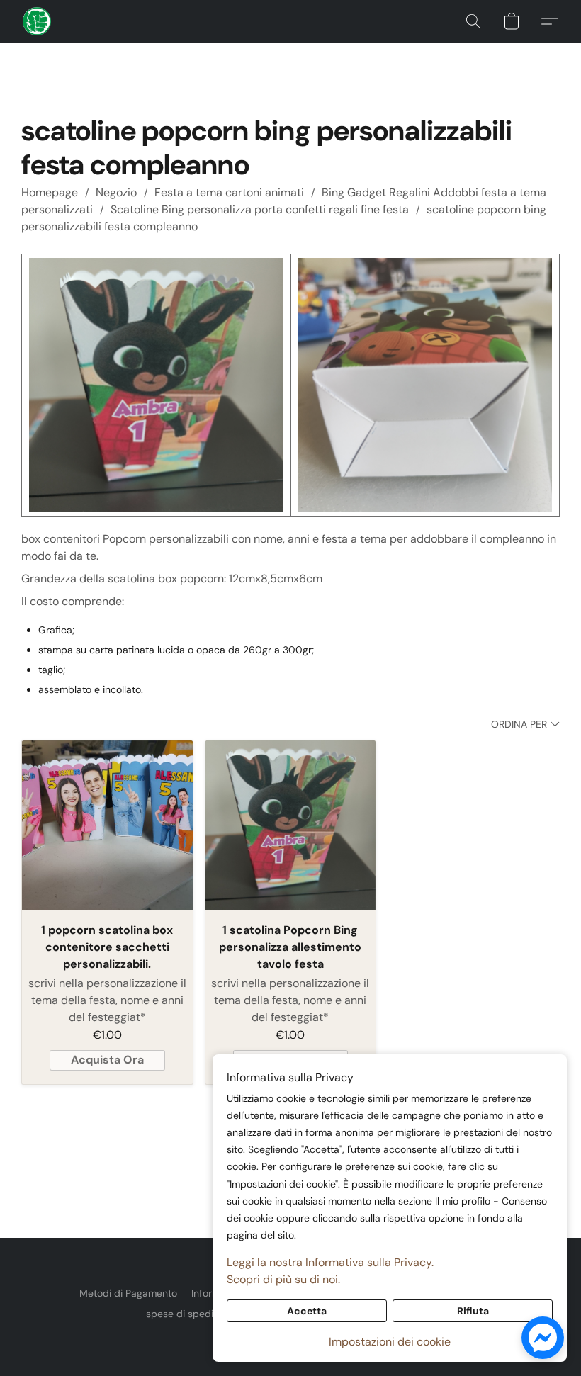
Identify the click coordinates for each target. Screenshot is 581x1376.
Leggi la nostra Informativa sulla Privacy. (330, 1262)
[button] (37, 21)
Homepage (49, 192)
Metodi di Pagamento (128, 1293)
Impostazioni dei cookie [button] (390, 1341)
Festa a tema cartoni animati (229, 192)
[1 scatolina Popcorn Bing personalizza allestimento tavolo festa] (290, 825)
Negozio (116, 192)
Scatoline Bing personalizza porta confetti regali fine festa (260, 209)
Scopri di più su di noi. (283, 1279)
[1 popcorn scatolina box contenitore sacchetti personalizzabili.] (107, 825)
